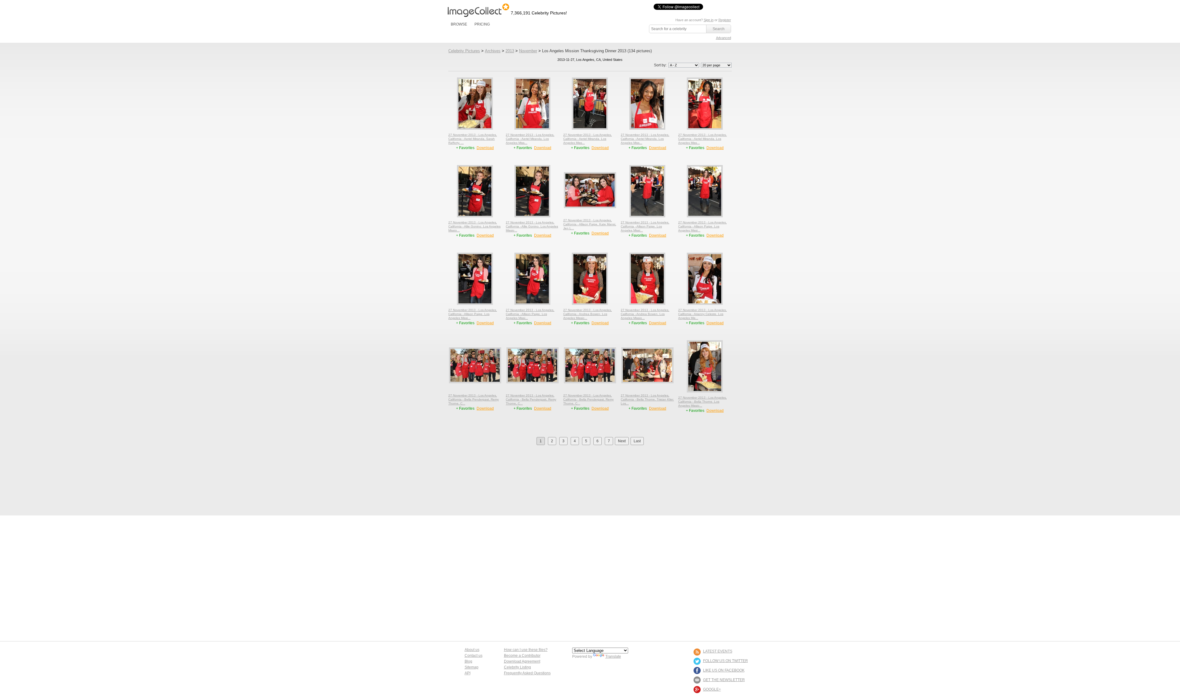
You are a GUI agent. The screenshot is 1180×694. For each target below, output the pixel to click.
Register (724, 20)
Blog (468, 661)
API (467, 673)
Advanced (723, 38)
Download (485, 148)
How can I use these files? (526, 650)
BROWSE (459, 24)
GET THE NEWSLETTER (724, 680)
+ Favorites (465, 148)
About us (472, 650)
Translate (613, 656)
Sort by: (660, 65)
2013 (509, 51)
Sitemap (471, 667)
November (528, 51)
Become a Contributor (522, 655)
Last (637, 441)
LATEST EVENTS (717, 651)
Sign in (709, 20)
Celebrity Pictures (464, 51)
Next (622, 441)
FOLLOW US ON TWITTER (725, 661)
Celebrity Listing (517, 667)
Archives (493, 51)
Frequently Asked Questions (527, 673)
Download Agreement (522, 661)
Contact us (473, 655)
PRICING (482, 24)
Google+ (712, 689)
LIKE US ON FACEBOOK (724, 670)
